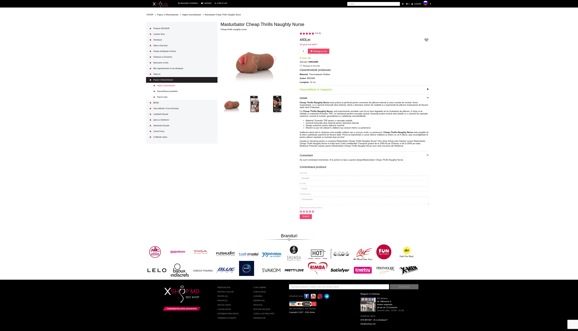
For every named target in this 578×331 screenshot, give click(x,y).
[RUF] (363, 254)
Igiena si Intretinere (161, 120)
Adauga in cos (320, 51)
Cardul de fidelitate (263, 314)
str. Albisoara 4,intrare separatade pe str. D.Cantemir (387, 304)
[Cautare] (403, 4)
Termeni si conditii (227, 318)
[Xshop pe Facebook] (306, 296)
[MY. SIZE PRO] (246, 268)
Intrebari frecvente (228, 314)
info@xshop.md (367, 324)
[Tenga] (200, 252)
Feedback (258, 318)
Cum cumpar (259, 287)
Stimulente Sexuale (161, 126)
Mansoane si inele (160, 63)
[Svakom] (271, 270)
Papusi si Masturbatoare (163, 80)
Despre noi (258, 301)
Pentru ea (223, 296)
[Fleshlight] (225, 253)
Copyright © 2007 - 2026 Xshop (302, 312)
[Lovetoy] (362, 270)
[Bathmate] (249, 254)
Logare (417, 4)
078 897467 (366, 320)
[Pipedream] (177, 252)
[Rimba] (318, 268)
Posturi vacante (261, 309)
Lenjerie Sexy (159, 34)
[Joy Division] (271, 254)
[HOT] (317, 254)
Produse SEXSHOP (161, 28)
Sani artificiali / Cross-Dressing (166, 108)
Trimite (305, 216)
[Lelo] (157, 270)
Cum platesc (259, 292)
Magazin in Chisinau (370, 294)
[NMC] (155, 252)
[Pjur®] (406, 252)
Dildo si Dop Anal (160, 46)
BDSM (156, 103)
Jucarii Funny (158, 131)
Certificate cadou (160, 137)
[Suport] (430, 4)
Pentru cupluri (226, 292)
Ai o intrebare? (381, 320)
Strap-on (156, 74)
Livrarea (257, 296)
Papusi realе (162, 97)
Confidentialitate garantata (182, 309)
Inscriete (404, 287)
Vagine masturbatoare (166, 86)
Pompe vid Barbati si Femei (164, 51)
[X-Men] (408, 270)
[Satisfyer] (340, 270)
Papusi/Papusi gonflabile (167, 91)
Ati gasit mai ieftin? (309, 44)
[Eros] (340, 254)
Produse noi (224, 287)
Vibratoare (157, 40)
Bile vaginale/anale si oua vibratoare (168, 68)
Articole (257, 305)
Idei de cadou (224, 305)
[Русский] (425, 3)
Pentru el (223, 301)
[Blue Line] (225, 270)
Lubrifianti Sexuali (160, 114)
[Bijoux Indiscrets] (179, 270)
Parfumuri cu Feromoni (162, 57)
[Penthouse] (385, 270)
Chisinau (189, 3)
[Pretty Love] (294, 270)
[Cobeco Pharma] (203, 270)
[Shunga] (294, 253)
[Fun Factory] (383, 252)
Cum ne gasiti (224, 309)
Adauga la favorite (311, 66)
